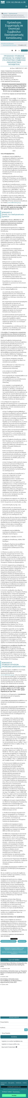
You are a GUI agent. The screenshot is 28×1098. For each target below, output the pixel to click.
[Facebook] (12, 50)
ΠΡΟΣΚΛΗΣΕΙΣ (22, 941)
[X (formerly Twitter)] (19, 50)
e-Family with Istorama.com (14, 1087)
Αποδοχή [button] (14, 1095)
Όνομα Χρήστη (4, 1022)
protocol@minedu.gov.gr (14, 202)
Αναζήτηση (18, 1082)
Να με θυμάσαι (6, 1033)
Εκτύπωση (24, 50)
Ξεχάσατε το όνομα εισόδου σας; (11, 1044)
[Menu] (26, 6)
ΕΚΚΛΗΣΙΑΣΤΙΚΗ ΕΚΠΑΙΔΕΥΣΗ (8, 941)
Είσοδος (3, 1084)
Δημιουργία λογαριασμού (9, 1047)
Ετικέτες (25, 1082)
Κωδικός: (2, 1027)
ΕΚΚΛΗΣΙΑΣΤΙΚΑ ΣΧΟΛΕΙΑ (9, 45)
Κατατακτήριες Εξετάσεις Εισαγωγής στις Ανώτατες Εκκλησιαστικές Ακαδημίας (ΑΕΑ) (13, 964)
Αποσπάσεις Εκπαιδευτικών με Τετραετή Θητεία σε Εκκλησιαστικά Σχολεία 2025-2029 (13, 972)
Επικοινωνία (4, 1082)
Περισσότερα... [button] (16, 1091)
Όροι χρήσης (11, 1082)
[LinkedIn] (15, 50)
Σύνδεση (14, 1037)
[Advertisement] (14, 1000)
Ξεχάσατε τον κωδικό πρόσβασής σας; (12, 1041)
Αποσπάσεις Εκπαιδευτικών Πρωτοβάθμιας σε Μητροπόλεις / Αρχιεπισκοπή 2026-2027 (11, 980)
